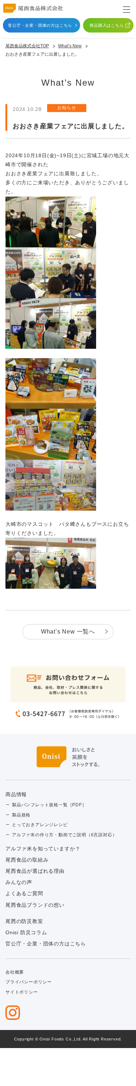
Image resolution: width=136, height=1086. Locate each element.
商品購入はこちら (107, 25)
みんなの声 (18, 882)
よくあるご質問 (24, 893)
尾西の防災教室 (24, 921)
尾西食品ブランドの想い (35, 905)
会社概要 (14, 972)
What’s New (70, 45)
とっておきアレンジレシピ (40, 824)
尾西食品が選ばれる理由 (35, 871)
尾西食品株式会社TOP (27, 45)
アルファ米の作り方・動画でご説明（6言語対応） (64, 834)
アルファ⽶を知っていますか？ (43, 848)
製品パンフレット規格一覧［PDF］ (49, 804)
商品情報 (16, 794)
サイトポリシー (21, 992)
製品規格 (21, 814)
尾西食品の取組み (26, 860)
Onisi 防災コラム (26, 932)
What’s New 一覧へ (68, 631)
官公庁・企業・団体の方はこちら (40, 25)
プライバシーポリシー (28, 981)
